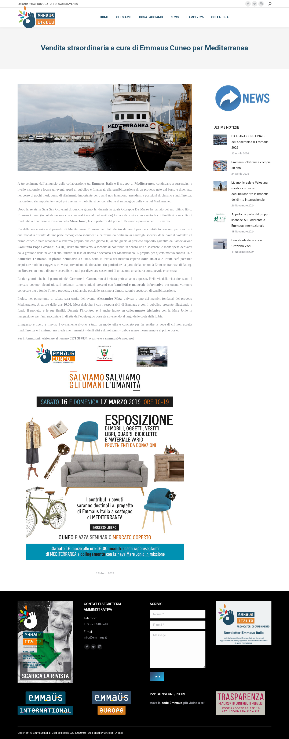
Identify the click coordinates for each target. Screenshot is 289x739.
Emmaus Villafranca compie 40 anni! (251, 165)
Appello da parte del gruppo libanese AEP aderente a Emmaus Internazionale (250, 220)
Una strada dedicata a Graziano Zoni (246, 243)
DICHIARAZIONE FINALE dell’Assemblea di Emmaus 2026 (249, 142)
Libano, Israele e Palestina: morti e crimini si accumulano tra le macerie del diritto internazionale (249, 191)
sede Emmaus (171, 703)
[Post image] (220, 140)
